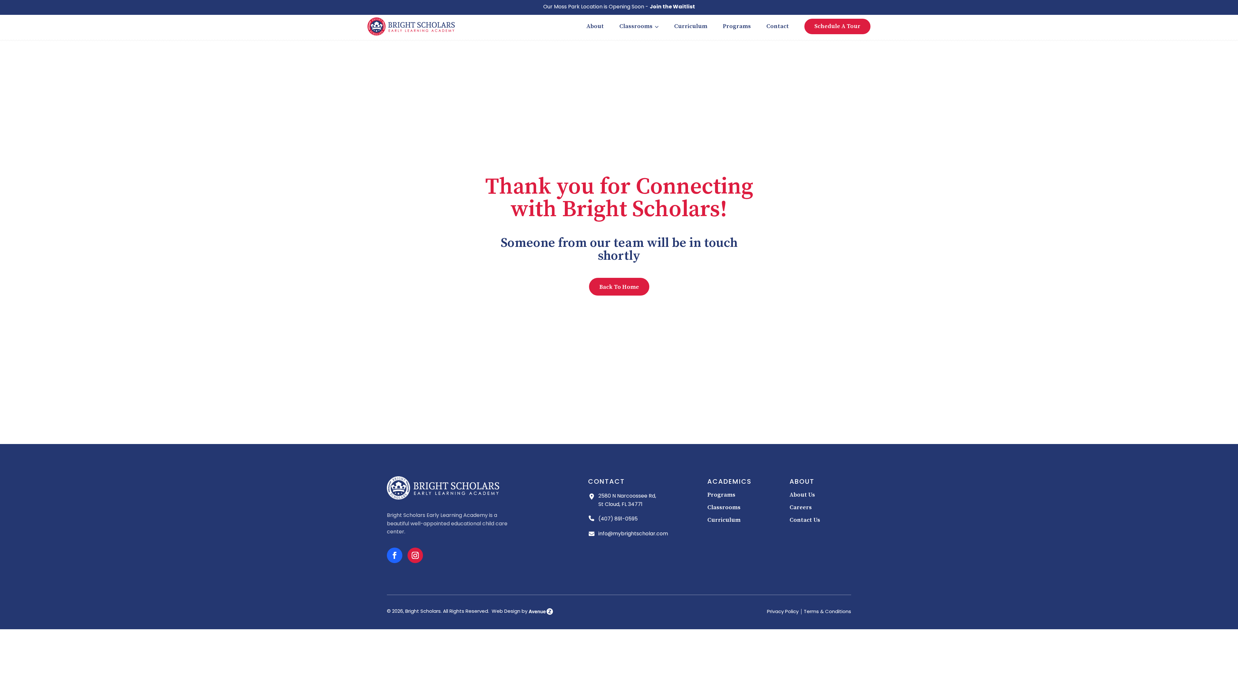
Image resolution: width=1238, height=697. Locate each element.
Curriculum (690, 26)
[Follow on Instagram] (415, 555)
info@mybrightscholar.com (633, 534)
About (595, 26)
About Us (802, 495)
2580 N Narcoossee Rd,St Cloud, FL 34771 (627, 500)
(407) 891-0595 (618, 519)
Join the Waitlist (672, 7)
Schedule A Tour (837, 26)
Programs (737, 26)
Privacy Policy (783, 612)
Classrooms (636, 26)
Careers (801, 507)
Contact (777, 26)
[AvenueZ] (541, 611)
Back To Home (619, 287)
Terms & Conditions (827, 612)
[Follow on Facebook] (394, 555)
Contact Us (805, 520)
